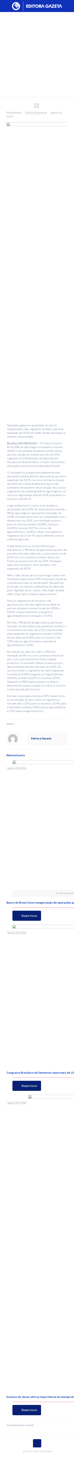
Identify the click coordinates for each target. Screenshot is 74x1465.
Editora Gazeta (34, 112)
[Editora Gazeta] (37, 6)
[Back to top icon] (37, 1443)
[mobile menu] (68, 6)
